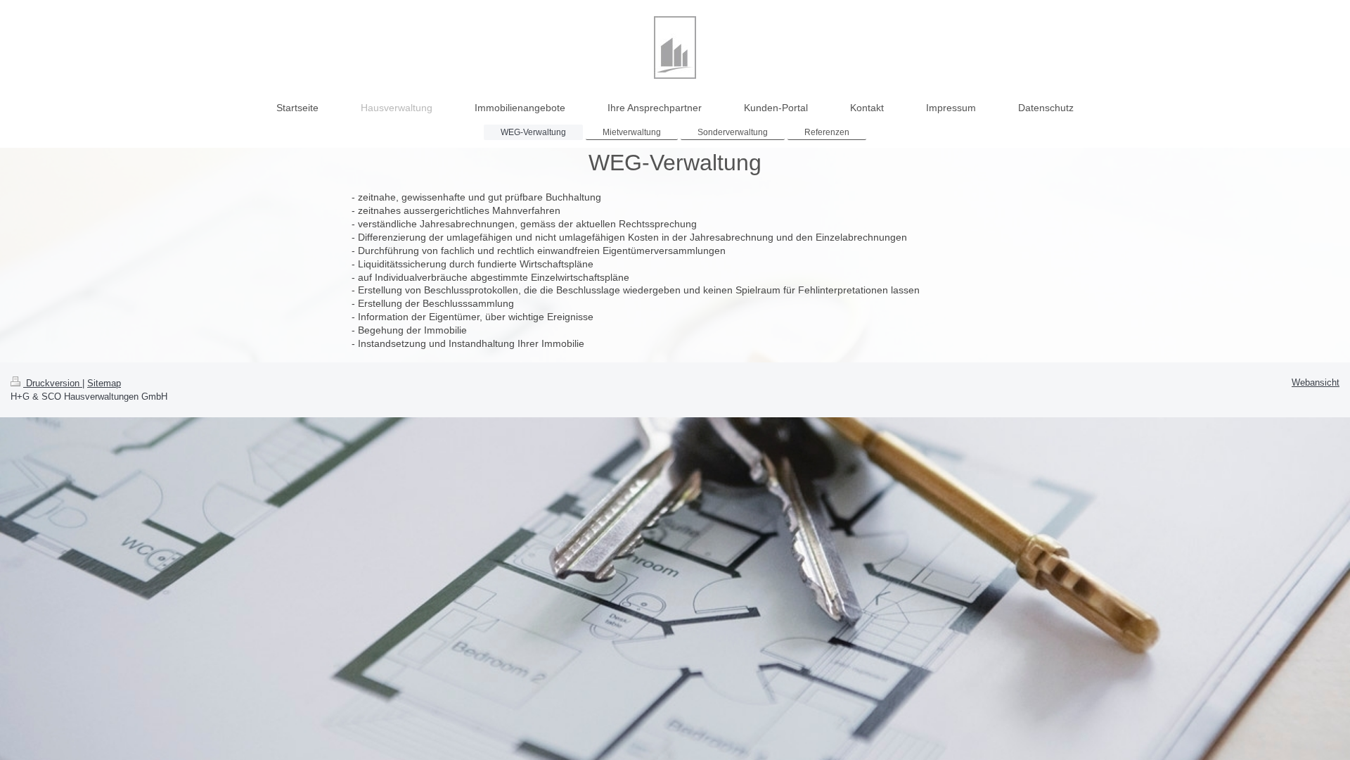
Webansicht (1315, 382)
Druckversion (52, 383)
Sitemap (104, 383)
